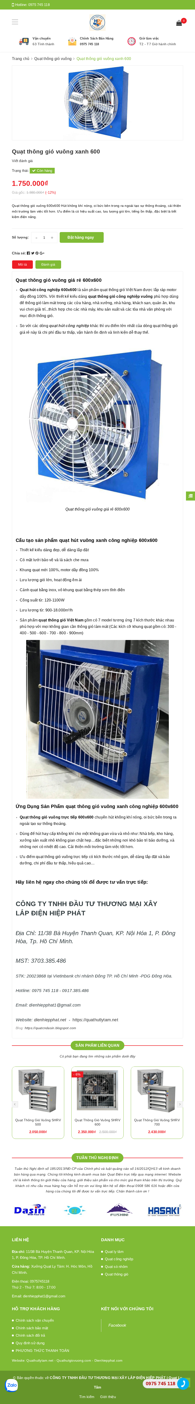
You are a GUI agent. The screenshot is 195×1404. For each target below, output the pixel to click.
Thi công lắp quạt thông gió (157, 1120)
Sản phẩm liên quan (97, 1045)
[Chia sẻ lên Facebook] (29, 253)
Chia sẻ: (19, 253)
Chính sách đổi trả (30, 1335)
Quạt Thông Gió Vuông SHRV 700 (97, 1122)
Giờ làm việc (149, 38)
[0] (179, 23)
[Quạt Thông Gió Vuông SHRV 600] (38, 1090)
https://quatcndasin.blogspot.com (50, 1028)
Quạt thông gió (116, 1274)
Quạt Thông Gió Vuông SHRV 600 (38, 1122)
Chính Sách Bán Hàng (96, 38)
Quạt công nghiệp (119, 1259)
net (63, 1019)
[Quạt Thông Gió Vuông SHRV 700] (97, 1090)
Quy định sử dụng (30, 1343)
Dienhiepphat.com (108, 1360)
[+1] (42, 253)
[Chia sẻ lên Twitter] (33, 253)
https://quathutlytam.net (95, 1019)
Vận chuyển (42, 38)
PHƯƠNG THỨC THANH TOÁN (42, 1351)
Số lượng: (20, 237)
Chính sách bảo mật (32, 1328)
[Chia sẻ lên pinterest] (37, 253)
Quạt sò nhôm (116, 1267)
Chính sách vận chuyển (35, 1320)
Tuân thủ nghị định (97, 1158)
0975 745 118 (39, 5)
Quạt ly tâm (114, 1252)
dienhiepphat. (47, 1019)
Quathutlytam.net (39, 1360)
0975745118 (39, 1281)
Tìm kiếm (86, 1397)
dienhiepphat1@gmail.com (44, 1296)
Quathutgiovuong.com (74, 1360)
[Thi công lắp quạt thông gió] (157, 1090)
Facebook (117, 1325)
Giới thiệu (108, 1397)
